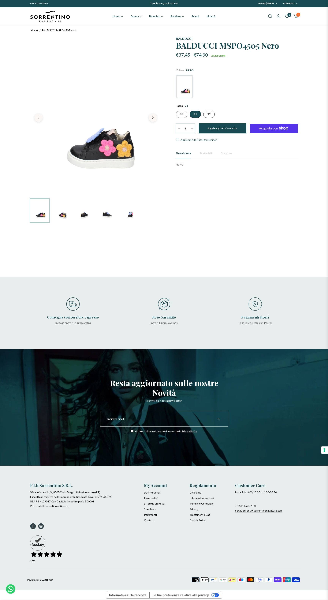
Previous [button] (38, 118)
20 (181, 114)
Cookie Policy (198, 520)
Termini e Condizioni (202, 503)
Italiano (288, 3)
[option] (95, 115)
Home (34, 30)
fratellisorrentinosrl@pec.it (53, 506)
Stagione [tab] (226, 153)
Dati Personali (152, 492)
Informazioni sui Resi (202, 498)
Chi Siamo (195, 492)
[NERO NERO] (184, 87)
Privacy (194, 509)
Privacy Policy (189, 431)
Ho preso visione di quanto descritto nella (165, 431)
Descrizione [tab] (183, 153)
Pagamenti (150, 514)
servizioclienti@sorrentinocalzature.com (258, 510)
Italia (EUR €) (266, 3)
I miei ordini (151, 498)
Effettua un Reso (154, 503)
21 (195, 114)
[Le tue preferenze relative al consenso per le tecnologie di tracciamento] (324, 450)
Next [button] (153, 118)
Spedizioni (150, 509)
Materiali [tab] (206, 153)
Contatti (149, 520)
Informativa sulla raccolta (127, 595)
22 (209, 114)
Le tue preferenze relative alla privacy (181, 595)
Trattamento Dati (200, 514)
